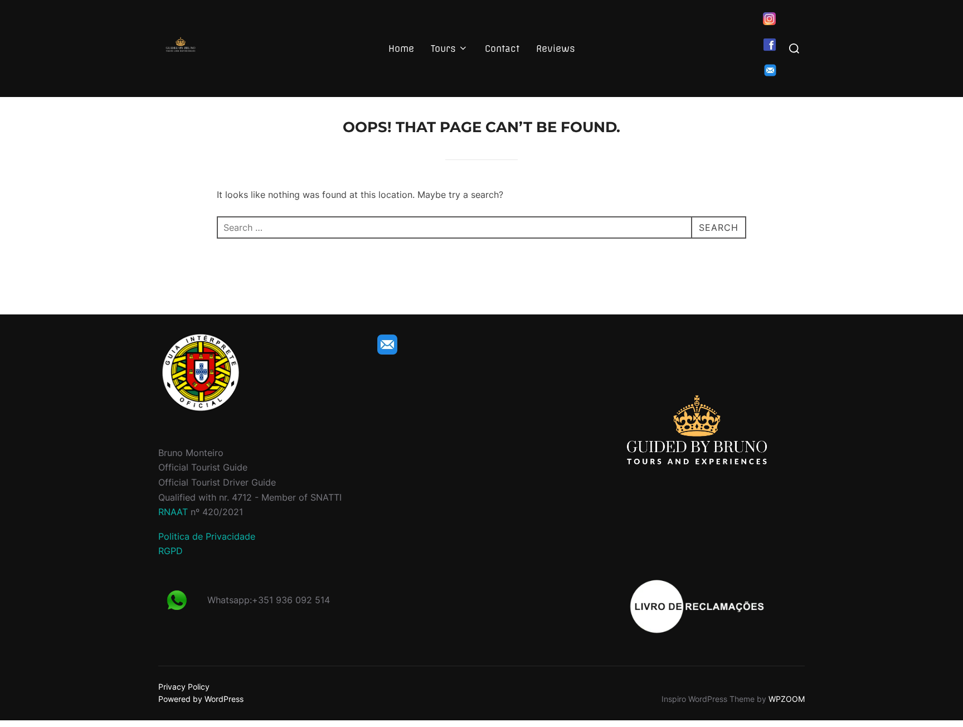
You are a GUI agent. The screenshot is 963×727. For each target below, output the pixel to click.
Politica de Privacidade (206, 536)
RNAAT (173, 511)
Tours (443, 48)
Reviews (555, 48)
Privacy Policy (184, 686)
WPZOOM (787, 699)
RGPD (170, 550)
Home (401, 48)
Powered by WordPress (201, 699)
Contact (502, 48)
